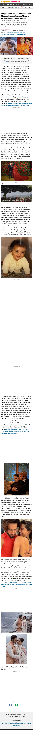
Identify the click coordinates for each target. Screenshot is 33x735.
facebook (20, 722)
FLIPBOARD (11, 32)
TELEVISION (24, 4)
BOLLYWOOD (16, 4)
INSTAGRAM (22, 32)
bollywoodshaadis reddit (17, 723)
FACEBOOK (16, 32)
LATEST (3, 4)
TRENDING (9, 4)
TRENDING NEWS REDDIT (20, 34)
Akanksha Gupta (6, 29)
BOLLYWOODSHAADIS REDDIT (7, 34)
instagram (5, 723)
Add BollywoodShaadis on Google (17, 61)
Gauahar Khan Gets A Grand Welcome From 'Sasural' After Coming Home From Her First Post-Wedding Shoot (15, 431)
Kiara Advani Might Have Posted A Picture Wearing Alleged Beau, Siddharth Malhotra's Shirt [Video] (16, 584)
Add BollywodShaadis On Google (11, 7)
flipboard (13, 722)
